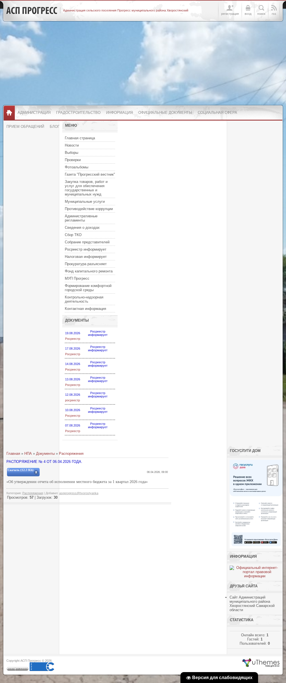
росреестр (72, 400)
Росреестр (72, 338)
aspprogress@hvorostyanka (78, 493)
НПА (28, 453)
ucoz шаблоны (261, 662)
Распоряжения (71, 453)
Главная (13, 453)
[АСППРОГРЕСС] (31, 10)
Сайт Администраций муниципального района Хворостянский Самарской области (252, 603)
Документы (45, 453)
